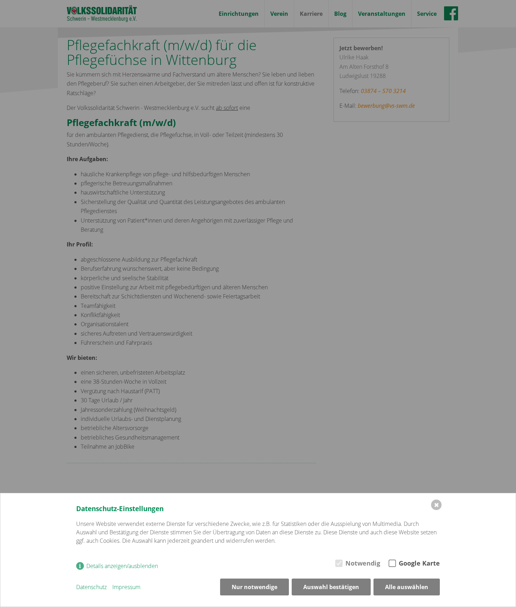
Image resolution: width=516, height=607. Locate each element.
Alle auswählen (406, 587)
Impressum (126, 587)
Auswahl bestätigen (331, 587)
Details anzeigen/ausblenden (122, 566)
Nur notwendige (254, 587)
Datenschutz (91, 587)
